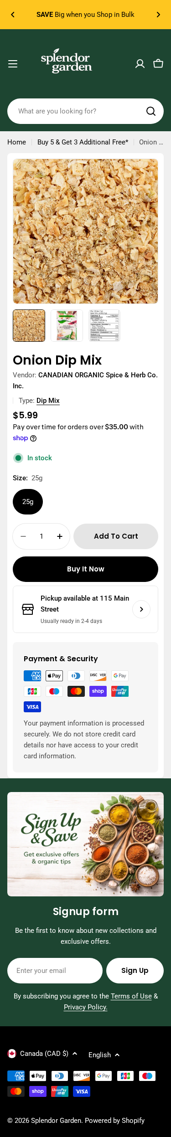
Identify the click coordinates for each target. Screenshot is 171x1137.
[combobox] (85, 111)
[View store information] (141, 609)
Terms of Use (131, 996)
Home (16, 142)
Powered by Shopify (115, 1120)
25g (27, 502)
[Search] (150, 111)
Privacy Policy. (86, 1007)
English (99, 1055)
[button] (12, 14)
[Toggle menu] (12, 63)
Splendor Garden (56, 1120)
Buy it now (85, 569)
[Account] (140, 63)
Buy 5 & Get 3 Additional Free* (82, 142)
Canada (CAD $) (44, 1054)
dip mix (48, 400)
